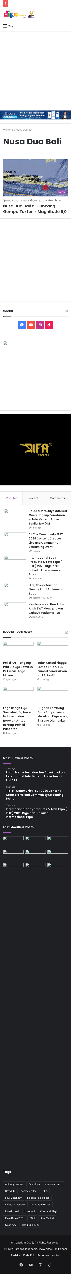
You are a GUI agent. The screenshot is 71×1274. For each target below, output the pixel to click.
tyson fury (10, 1224)
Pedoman (43, 1255)
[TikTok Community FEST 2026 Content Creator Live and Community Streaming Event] (15, 539)
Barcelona (34, 1184)
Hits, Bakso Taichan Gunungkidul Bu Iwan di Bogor (45, 589)
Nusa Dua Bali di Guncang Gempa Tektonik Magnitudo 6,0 (35, 208)
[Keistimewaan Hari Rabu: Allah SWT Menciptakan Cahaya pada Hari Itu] (15, 609)
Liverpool (29, 1211)
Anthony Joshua (14, 1184)
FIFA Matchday (13, 1197)
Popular (11, 498)
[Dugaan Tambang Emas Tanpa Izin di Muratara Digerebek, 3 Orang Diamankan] (52, 695)
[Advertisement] (35, 70)
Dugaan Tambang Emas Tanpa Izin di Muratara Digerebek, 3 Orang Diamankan (52, 714)
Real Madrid (47, 1218)
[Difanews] (19, 14)
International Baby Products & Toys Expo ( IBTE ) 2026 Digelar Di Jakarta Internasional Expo (45, 566)
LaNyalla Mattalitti (15, 1204)
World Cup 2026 (30, 1224)
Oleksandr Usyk (49, 1211)
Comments (57, 498)
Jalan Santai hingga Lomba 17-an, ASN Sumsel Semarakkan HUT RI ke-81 (52, 669)
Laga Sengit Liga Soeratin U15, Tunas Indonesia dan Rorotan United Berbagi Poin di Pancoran (17, 718)
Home (10, 129)
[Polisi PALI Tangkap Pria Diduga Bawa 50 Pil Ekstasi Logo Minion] (18, 650)
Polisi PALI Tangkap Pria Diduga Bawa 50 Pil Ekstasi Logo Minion (18, 669)
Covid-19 (10, 1190)
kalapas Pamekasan (38, 1197)
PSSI (32, 1218)
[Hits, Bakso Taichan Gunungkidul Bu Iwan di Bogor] (15, 590)
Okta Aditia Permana (17, 200)
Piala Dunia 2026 (14, 1218)
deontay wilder (29, 1190)
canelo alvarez (53, 1184)
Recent (33, 498)
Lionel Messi (12, 1211)
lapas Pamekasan (40, 1204)
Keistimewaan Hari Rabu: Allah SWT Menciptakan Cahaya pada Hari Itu (47, 608)
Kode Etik (29, 1255)
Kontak (56, 1255)
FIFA (45, 1190)
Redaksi (16, 1255)
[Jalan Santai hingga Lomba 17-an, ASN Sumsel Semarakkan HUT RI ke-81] (52, 650)
